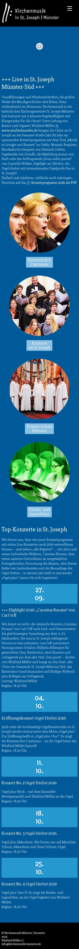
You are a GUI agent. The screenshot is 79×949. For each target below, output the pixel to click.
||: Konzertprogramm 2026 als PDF (52, 182)
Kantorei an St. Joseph (39, 345)
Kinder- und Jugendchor (39, 512)
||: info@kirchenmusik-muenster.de (21, 942)
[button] (7, 942)
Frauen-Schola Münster (39, 428)
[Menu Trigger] (69, 8)
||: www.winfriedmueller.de (30, 128)
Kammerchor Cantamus (39, 262)
